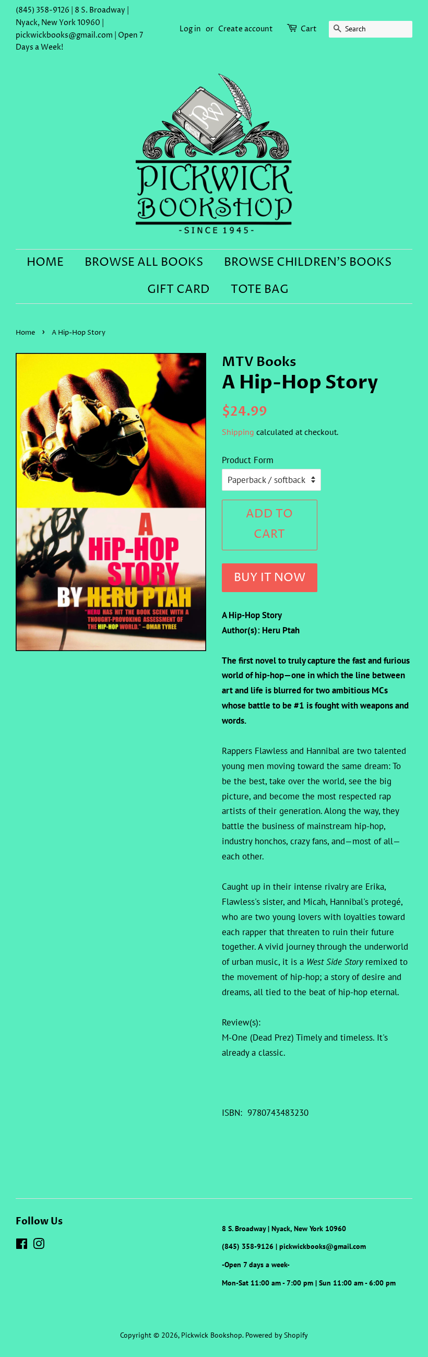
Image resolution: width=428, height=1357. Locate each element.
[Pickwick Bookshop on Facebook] (22, 1245)
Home (45, 262)
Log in (190, 29)
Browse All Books (144, 262)
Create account (245, 29)
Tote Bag (260, 290)
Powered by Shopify (276, 1335)
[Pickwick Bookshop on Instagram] (38, 1245)
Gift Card (178, 290)
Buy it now (269, 578)
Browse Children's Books (307, 262)
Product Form (248, 460)
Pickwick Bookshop (211, 1335)
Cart (309, 29)
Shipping (238, 432)
